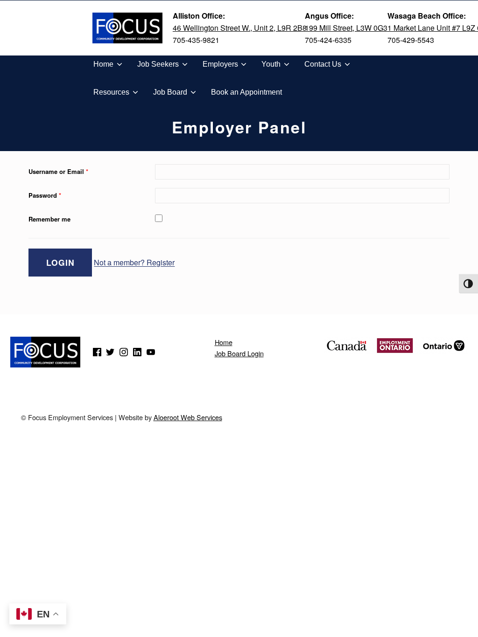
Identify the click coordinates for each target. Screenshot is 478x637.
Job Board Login (239, 353)
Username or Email (58, 171)
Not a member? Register (134, 262)
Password (44, 195)
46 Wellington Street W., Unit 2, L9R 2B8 (240, 27)
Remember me (49, 219)
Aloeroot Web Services (188, 417)
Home (223, 342)
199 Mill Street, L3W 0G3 (346, 27)
